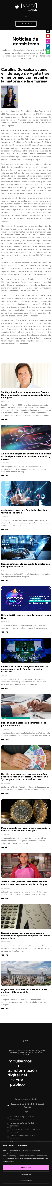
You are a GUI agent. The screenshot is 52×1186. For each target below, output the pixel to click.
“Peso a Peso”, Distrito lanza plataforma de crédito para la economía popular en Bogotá (24, 883)
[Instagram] (48, 41)
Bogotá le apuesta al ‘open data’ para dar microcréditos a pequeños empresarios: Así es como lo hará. (25, 936)
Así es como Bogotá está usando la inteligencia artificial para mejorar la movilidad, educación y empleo (26, 456)
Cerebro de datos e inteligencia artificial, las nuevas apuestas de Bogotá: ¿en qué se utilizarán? (24, 669)
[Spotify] (48, 51)
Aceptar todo (26, 1168)
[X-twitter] (48, 31)
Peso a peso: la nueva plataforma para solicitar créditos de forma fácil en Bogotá (26, 829)
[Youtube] (48, 36)
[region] (26, 1164)
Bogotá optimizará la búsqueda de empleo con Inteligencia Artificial (25, 565)
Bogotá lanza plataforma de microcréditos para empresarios (23, 724)
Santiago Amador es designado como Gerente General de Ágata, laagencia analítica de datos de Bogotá (25, 395)
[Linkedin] (48, 46)
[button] (26, 16)
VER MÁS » (5, 419)
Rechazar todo (26, 1181)
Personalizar (26, 1174)
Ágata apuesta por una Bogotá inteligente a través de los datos (24, 511)
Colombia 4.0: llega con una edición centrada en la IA (26, 616)
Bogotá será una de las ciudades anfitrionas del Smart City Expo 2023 (24, 991)
